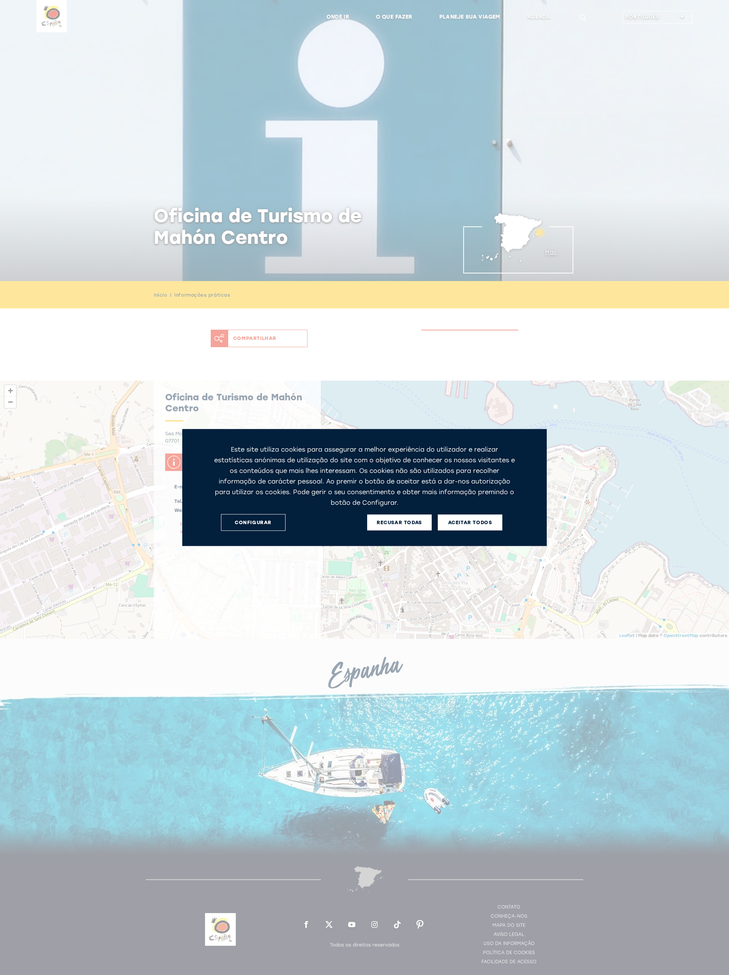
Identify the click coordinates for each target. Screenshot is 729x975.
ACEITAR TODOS (470, 522)
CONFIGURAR (253, 522)
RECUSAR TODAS (399, 522)
